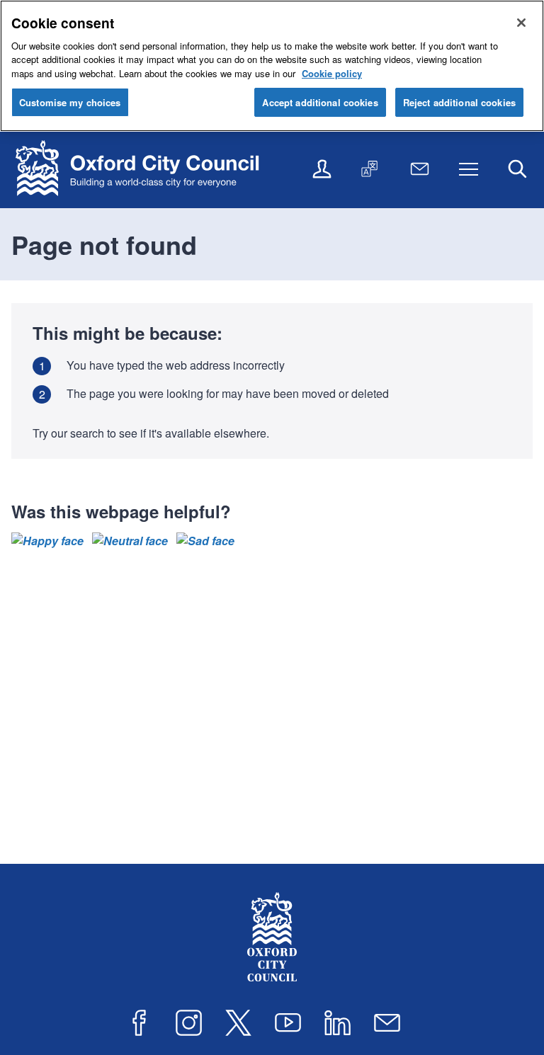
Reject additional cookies (459, 102)
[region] (272, 66)
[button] (47, 540)
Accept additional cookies (320, 102)
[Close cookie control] (521, 22)
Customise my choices (70, 102)
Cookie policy (332, 73)
